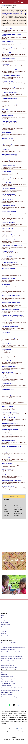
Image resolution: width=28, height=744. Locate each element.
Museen (7, 14)
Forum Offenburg (6, 149)
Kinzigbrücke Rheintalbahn (9, 239)
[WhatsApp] (9, 705)
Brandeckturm (5, 64)
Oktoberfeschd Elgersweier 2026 (9, 667)
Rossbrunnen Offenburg (8, 389)
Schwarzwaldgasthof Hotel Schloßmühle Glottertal (13, 687)
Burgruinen (9, 13)
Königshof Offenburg (7, 251)
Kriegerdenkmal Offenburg (8, 256)
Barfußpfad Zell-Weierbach (8, 52)
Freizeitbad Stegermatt (7, 160)
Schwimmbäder (5, 635)
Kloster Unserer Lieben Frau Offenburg (12, 245)
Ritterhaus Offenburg (7, 383)
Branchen (3, 617)
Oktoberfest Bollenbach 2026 (8, 665)
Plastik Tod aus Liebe (7, 372)
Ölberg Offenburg (6, 349)
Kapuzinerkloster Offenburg (9, 228)
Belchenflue (4, 674)
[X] (14, 705)
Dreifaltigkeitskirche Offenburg (9, 98)
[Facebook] (18, 705)
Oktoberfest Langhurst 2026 (8, 663)
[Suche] (18, 2)
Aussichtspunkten (22, 11)
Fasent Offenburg (6, 132)
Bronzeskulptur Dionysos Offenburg (11, 69)
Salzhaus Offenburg (7, 400)
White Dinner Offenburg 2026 (8, 649)
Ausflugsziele (7, 504)
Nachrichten (6, 513)
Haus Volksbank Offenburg (8, 194)
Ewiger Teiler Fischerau (6, 694)
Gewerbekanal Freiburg (7, 692)
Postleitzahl (4, 629)
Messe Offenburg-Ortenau (8, 278)
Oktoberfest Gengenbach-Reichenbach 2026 (12, 658)
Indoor (5, 509)
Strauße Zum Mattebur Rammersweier (11, 446)
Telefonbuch (4, 631)
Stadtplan (16, 505)
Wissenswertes (17, 507)
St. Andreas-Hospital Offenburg (10, 429)
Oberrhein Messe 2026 (6, 654)
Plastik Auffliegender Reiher (9, 366)
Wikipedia (3, 633)
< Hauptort (6, 502)
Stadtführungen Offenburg (8, 435)
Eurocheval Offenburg (7, 115)
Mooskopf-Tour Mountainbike (9, 290)
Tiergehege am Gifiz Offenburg (9, 452)
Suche (2, 638)
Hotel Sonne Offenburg (8, 217)
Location (3, 626)
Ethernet (3, 672)
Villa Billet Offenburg (7, 463)
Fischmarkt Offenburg (7, 138)
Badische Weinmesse (7, 41)
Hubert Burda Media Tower (8, 222)
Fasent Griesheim (6, 126)
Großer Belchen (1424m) (7, 676)
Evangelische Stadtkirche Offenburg (11, 121)
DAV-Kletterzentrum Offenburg (9, 92)
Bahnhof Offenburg (7, 47)
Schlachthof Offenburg (7, 406)
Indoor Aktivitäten (5, 622)
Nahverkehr (6, 515)
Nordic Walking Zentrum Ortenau (10, 326)
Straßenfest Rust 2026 (6, 645)
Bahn (2, 615)
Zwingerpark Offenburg (8, 486)
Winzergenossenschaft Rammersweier (11, 480)
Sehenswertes (17, 504)
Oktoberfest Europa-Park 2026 (8, 642)
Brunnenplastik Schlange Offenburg (11, 75)
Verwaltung (16, 515)
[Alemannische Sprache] (14, 561)
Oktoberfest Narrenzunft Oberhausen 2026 (11, 656)
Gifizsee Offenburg (6, 171)
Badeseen (4, 13)
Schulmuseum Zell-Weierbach (9, 417)
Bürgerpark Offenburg (7, 81)
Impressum (13, 728)
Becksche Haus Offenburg (8, 58)
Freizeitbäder (16, 13)
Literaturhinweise (21, 728)
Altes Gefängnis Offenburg (8, 28)
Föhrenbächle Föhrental (7, 681)
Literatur (6, 511)
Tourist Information (18, 509)
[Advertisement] (14, 533)
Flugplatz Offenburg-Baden (9, 144)
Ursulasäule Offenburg (7, 457)
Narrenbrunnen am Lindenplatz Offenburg (12, 315)
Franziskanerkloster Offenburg (9, 154)
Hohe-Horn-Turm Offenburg (9, 211)
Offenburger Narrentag (7, 343)
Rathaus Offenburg (6, 377)
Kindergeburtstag (5, 620)
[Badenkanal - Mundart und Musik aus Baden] (14, 584)
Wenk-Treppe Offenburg (8, 474)
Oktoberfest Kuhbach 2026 (7, 660)
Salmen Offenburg (6, 395)
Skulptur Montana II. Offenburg (10, 423)
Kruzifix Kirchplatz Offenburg (9, 262)
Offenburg (3, 5)
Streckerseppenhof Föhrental (8, 683)
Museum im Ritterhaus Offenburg (10, 309)
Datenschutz (6, 728)
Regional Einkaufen (6, 624)
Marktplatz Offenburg (7, 274)
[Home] (2, 2)
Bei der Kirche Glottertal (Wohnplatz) (10, 690)
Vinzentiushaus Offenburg (8, 469)
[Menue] (25, 2)
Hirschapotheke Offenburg (8, 205)
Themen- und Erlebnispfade (16, 14)
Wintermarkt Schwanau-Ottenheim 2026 (10, 651)
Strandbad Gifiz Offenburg (8, 440)
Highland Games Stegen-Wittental (9, 678)
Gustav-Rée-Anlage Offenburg (9, 177)
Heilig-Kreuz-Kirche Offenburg (9, 199)
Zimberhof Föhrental (6, 685)
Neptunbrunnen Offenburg (8, 320)
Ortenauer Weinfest (7, 355)
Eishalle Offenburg (6, 109)
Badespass (6, 505)
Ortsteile (16, 502)
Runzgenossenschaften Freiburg (9, 696)
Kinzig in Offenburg (7, 234)
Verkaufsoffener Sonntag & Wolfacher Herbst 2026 (13, 647)
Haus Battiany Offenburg (8, 182)
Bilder (5, 507)
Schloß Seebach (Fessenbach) (9, 412)
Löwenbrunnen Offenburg (8, 268)
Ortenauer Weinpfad (7, 360)
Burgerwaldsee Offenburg (8, 87)
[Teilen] (15, 2)
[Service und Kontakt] (22, 2)
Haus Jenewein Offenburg (8, 188)
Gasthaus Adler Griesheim (8, 165)
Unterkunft (16, 511)
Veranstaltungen (18, 513)
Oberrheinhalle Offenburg (8, 338)
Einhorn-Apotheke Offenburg (9, 104)
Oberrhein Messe (6, 332)
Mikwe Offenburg (6, 284)
